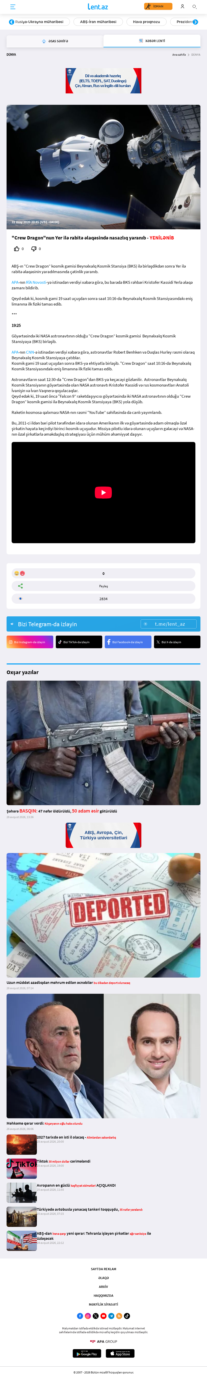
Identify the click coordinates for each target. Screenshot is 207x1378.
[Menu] (12, 7)
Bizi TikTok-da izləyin (76, 642)
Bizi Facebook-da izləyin (127, 642)
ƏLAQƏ (103, 1277)
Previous (12, 22)
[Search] (195, 6)
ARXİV (103, 1286)
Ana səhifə (179, 54)
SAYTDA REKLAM (103, 1269)
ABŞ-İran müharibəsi (98, 22)
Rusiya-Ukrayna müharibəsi (39, 22)
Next (195, 22)
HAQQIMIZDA (103, 1295)
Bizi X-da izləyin (171, 642)
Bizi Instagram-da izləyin (29, 642)
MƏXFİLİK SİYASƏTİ (103, 1304)
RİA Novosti (36, 282)
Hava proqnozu (146, 22)
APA (15, 282)
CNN (30, 352)
